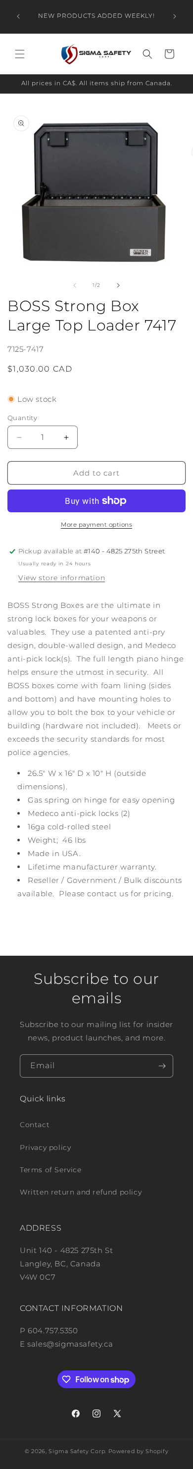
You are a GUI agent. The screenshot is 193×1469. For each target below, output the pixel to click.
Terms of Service (51, 1169)
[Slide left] (75, 285)
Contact (34, 1124)
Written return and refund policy (81, 1192)
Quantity (22, 418)
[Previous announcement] (18, 16)
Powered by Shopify (138, 1451)
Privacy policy (45, 1147)
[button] (20, 54)
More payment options (96, 524)
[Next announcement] (175, 16)
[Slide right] (118, 285)
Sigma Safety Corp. (77, 1451)
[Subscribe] (162, 1066)
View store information (61, 577)
